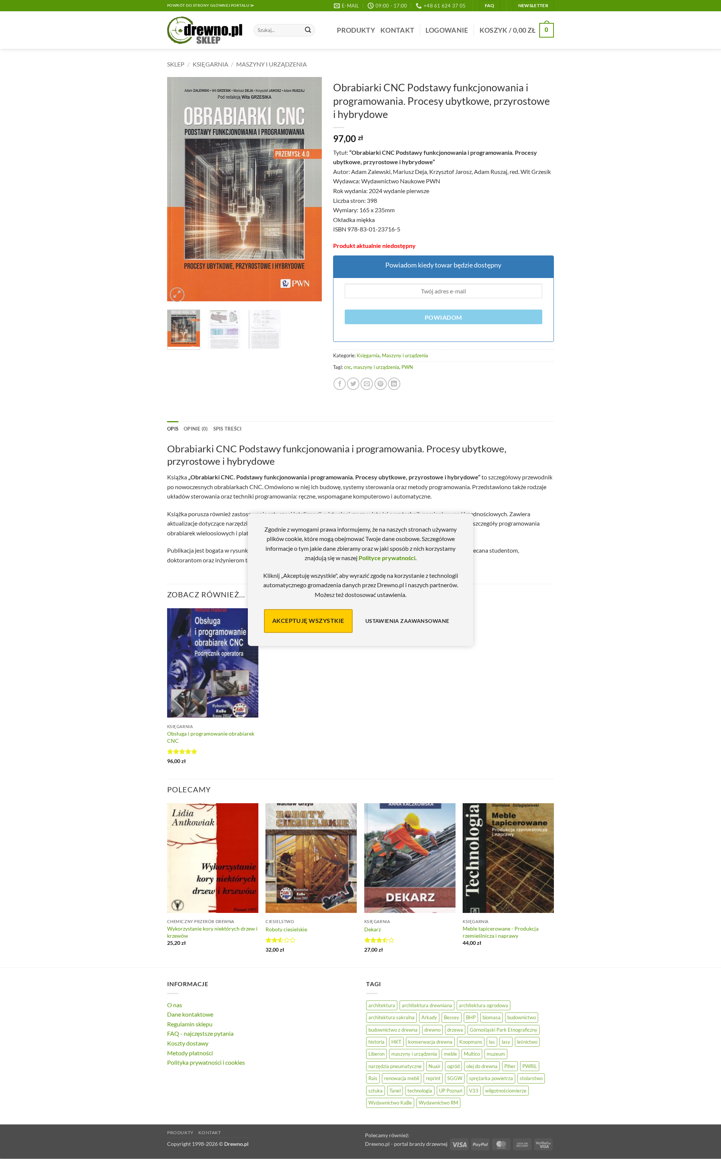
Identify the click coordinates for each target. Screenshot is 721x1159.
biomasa (492, 1017)
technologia (419, 1091)
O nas (174, 1004)
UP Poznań (450, 1091)
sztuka (375, 1091)
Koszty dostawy (187, 1043)
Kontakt (397, 30)
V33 (473, 1091)
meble (450, 1054)
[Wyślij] (308, 30)
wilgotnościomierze (505, 1091)
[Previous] (179, 190)
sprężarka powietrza (491, 1078)
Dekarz (372, 929)
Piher (510, 1066)
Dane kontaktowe (190, 1014)
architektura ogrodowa (483, 1005)
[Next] (309, 190)
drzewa (455, 1030)
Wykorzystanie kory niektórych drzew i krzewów (212, 932)
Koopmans (470, 1042)
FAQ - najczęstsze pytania (200, 1033)
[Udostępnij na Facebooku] (339, 384)
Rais (372, 1078)
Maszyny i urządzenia (271, 64)
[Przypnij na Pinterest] (380, 384)
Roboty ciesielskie (286, 929)
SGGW (454, 1078)
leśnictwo (527, 1042)
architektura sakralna (391, 1017)
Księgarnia (210, 64)
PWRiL (529, 1066)
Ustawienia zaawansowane (407, 621)
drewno (432, 1030)
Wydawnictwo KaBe (390, 1103)
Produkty (356, 30)
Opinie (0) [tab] (196, 429)
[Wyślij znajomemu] (366, 384)
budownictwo (521, 1017)
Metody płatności (190, 1052)
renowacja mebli (401, 1078)
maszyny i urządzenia (376, 367)
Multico (472, 1054)
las (492, 1042)
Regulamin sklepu (190, 1024)
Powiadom (443, 317)
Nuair (434, 1066)
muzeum (496, 1054)
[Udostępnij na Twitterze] (353, 384)
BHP (471, 1017)
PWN (407, 367)
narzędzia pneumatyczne (395, 1066)
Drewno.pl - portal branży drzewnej (406, 1144)
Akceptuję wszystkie (308, 620)
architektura (381, 1005)
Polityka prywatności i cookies (206, 1062)
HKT (396, 1042)
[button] (446, 30)
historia (376, 1042)
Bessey (451, 1017)
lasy (506, 1042)
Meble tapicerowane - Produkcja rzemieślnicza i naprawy (500, 932)
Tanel (395, 1091)
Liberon (376, 1054)
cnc (347, 367)
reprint (433, 1078)
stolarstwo (531, 1078)
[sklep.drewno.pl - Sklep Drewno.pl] (204, 30)
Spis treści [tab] (227, 429)
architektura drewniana (427, 1005)
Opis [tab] (172, 429)
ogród (453, 1066)
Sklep (175, 64)
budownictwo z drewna (393, 1030)
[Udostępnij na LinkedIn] (394, 384)
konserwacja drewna (430, 1042)
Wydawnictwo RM (438, 1103)
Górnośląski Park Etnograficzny (503, 1030)
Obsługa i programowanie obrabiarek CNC (210, 737)
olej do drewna (482, 1066)
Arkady (429, 1017)
